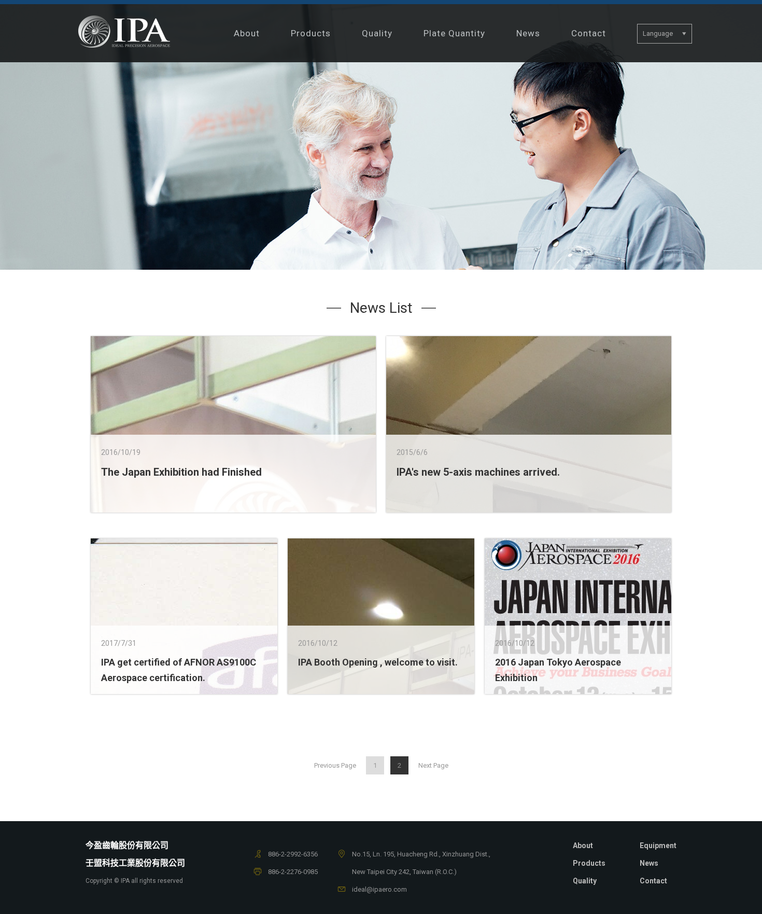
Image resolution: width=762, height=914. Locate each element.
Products (311, 33)
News (528, 33)
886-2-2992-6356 (293, 854)
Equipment (658, 845)
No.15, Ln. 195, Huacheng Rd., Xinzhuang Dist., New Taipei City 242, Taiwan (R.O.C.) (421, 863)
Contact (588, 33)
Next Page (433, 765)
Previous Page (335, 765)
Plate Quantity (454, 33)
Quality (377, 33)
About (247, 33)
